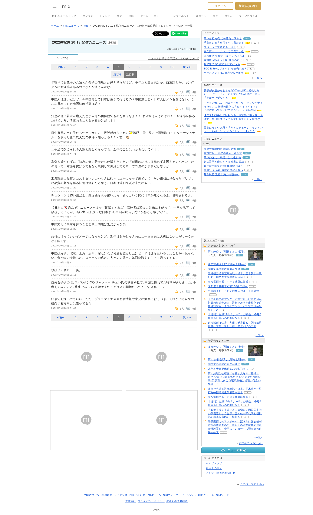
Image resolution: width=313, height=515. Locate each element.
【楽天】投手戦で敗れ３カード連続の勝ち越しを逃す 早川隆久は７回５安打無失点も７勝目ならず (233, 119)
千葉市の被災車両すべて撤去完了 (224, 42)
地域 (131, 15)
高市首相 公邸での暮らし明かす (223, 38)
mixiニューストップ (64, 15)
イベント (191, 495)
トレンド (105, 15)
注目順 (130, 74)
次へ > (187, 67)
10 (172, 67)
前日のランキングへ (251, 443)
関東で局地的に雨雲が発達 (220, 148)
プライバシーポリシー (151, 501)
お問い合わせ (137, 495)
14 (251, 64)
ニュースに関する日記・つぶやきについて (173, 58)
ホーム (55, 25)
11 (218, 384)
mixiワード (222, 495)
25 (249, 56)
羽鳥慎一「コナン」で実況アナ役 (224, 51)
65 (241, 149)
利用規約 (107, 495)
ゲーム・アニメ (149, 15)
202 (246, 157)
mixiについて (92, 495)
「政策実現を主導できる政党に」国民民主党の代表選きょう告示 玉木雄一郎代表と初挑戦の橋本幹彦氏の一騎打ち (235, 413)
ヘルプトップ (214, 463)
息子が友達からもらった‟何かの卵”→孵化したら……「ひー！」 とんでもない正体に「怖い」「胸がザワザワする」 (233, 94)
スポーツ (201, 15)
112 (244, 174)
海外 (215, 15)
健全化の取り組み (177, 501)
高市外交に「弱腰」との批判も (222, 157)
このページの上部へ (252, 484)
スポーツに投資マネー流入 (220, 47)
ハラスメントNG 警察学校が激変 (224, 72)
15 (255, 51)
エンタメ (88, 15)
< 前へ (61, 67)
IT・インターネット (177, 15)
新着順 (117, 74)
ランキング (210, 240)
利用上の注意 (214, 468)
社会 (119, 15)
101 (247, 38)
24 (241, 47)
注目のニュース (213, 138)
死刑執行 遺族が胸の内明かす (221, 174)
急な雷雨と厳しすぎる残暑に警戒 (224, 161)
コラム (229, 15)
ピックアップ (212, 32)
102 (247, 153)
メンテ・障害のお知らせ (220, 472)
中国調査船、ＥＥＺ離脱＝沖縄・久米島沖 (233, 291)
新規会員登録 (248, 6)
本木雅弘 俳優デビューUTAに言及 (224, 55)
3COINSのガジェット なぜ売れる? (225, 68)
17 (248, 166)
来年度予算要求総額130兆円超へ (224, 165)
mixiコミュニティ (173, 495)
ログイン (220, 6)
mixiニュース (71, 25)
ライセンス (121, 495)
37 (254, 73)
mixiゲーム (154, 495)
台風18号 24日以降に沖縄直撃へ (223, 170)
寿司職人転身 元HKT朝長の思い (223, 60)
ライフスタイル (248, 15)
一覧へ (258, 77)
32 (247, 60)
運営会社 (130, 501)
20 (251, 69)
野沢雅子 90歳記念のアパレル (222, 64)
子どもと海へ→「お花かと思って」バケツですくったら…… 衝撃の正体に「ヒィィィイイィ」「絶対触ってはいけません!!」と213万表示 (233, 107)
